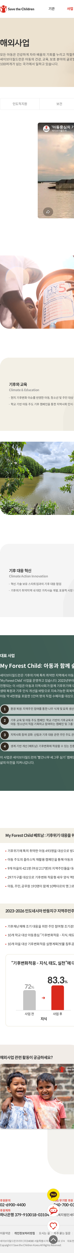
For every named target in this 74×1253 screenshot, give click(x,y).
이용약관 (5, 1233)
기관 (51, 9)
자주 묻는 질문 (62, 1233)
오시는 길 (44, 1233)
